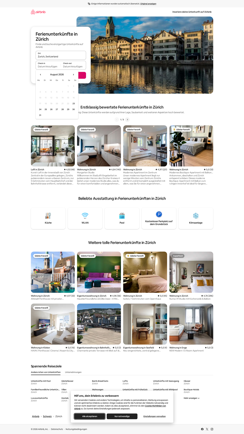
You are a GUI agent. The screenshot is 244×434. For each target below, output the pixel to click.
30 (73, 109)
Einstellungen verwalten (154, 416)
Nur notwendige (122, 416)
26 (51, 109)
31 (40, 115)
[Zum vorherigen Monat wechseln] (40, 74)
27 (57, 109)
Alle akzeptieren (89, 416)
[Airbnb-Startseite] (38, 11)
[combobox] (61, 56)
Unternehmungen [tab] (73, 372)
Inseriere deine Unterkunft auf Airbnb (192, 11)
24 (40, 109)
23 (74, 103)
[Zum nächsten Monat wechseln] (73, 74)
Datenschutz (57, 429)
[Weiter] (127, 119)
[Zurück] (117, 119)
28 (62, 109)
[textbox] (48, 66)
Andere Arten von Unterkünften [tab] (46, 372)
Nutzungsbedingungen (76, 429)
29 (68, 109)
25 (46, 109)
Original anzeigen (148, 3)
